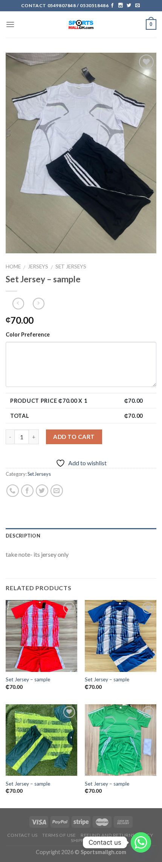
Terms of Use (59, 835)
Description (23, 536)
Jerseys (38, 266)
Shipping (82, 840)
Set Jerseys (70, 266)
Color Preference (28, 334)
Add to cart (74, 436)
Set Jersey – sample (28, 679)
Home (13, 266)
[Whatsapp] (141, 842)
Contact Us (22, 835)
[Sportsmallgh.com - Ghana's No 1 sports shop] (81, 24)
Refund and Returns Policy (117, 835)
